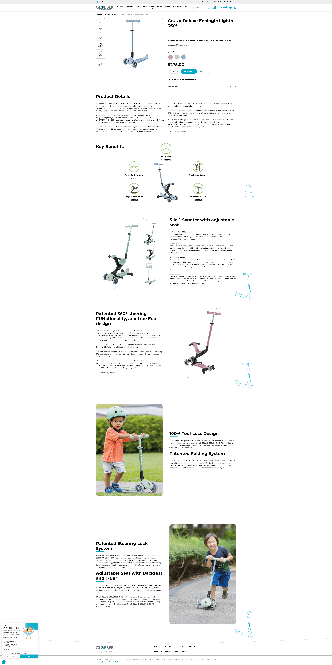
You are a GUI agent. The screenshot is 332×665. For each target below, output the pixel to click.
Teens (144, 6)
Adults (152, 6)
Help (181, 647)
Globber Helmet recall (211, 659)
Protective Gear (163, 6)
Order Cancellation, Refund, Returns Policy (146, 659)
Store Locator (199, 659)
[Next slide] (100, 69)
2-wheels (192, 647)
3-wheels (157, 647)
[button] (100, 26)
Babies (120, 6)
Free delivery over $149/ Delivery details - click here (219, 2)
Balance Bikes (158, 651)
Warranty (129, 659)
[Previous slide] (100, 19)
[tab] (132, 71)
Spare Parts (177, 6)
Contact (183, 651)
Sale (186, 6)
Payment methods (166, 659)
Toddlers (129, 6)
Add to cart (188, 71)
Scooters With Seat (171, 651)
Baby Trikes (169, 647)
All (153, 9)
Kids (137, 6)
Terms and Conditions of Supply (183, 659)
